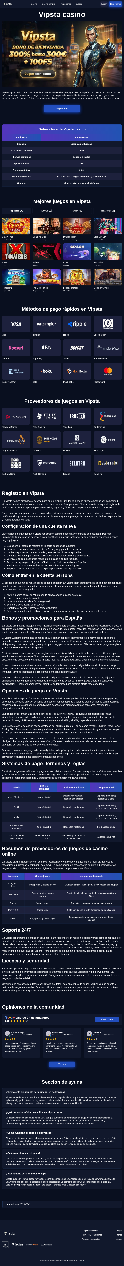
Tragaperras (105, 211)
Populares (14, 211)
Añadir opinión (107, 1019)
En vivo (44, 211)
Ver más (62, 1064)
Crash (75, 211)
